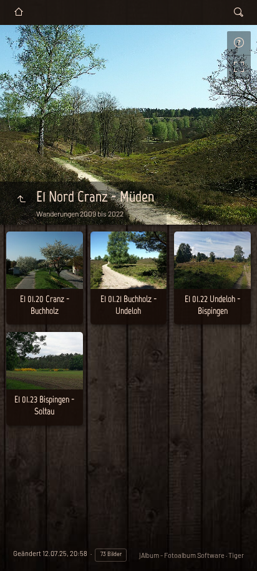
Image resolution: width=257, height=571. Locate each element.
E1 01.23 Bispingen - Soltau (44, 405)
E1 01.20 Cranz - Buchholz (44, 304)
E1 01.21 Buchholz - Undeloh (128, 304)
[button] (25, 545)
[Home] (18, 12)
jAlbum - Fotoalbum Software (182, 555)
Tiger (236, 555)
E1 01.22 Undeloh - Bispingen (212, 304)
